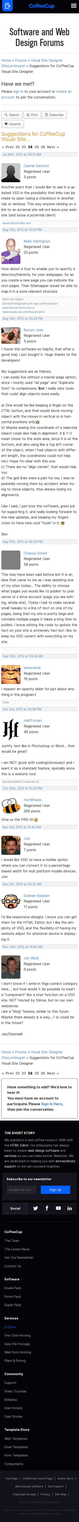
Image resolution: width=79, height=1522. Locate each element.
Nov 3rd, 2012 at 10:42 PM (22, 827)
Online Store (65, 1478)
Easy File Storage (17, 1344)
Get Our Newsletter (19, 1257)
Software (12, 1279)
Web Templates (15, 1438)
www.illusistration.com (16, 307)
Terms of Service (42, 1513)
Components (13, 1464)
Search (13, 115)
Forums (21, 60)
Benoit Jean (33, 330)
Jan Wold (31, 958)
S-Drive (9, 1327)
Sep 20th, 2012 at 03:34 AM (23, 656)
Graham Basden (37, 895)
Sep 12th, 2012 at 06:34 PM (23, 542)
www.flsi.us (32, 781)
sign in (18, 91)
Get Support (56, 1486)
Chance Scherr (35, 553)
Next (51, 147)
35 (36, 147)
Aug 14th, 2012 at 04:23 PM (23, 318)
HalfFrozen (33, 720)
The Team (11, 1240)
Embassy (10, 1399)
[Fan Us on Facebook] (46, 1209)
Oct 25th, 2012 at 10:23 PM (22, 788)
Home (6, 60)
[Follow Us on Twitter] (35, 1209)
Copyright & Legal (24, 1494)
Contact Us (12, 1266)
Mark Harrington (37, 241)
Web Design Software (29, 1486)
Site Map (60, 1494)
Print (33, 115)
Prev (10, 147)
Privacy (45, 1494)
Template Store (16, 1429)
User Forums (13, 1408)
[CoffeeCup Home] (41, 6)
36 (43, 147)
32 (17, 147)
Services (11, 1318)
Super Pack (12, 1305)
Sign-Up (55, 1190)
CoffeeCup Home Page (37, 1478)
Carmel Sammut (36, 166)
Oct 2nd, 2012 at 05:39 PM (22, 709)
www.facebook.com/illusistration (23, 312)
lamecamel (32, 667)
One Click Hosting (17, 1335)
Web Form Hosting (17, 1352)
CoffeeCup (13, 1232)
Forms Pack (12, 1296)
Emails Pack (12, 1288)
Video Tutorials (15, 1391)
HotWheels (33, 800)
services (10, 1156)
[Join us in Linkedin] (69, 1209)
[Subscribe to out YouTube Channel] (58, 1209)
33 (24, 147)
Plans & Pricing (15, 1360)
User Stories (13, 1416)
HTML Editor (19, 1145)
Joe (27, 838)
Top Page (11, 1478)
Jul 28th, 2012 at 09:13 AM (22, 154)
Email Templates (16, 1447)
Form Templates (16, 1455)
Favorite (14, 124)
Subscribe (56, 115)
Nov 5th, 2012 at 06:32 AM (22, 884)
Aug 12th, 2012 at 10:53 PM (22, 230)
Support (10, 1383)
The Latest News (17, 1249)
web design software (43, 1150)
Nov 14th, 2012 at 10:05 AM (23, 947)
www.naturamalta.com (16, 223)
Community (13, 1374)
